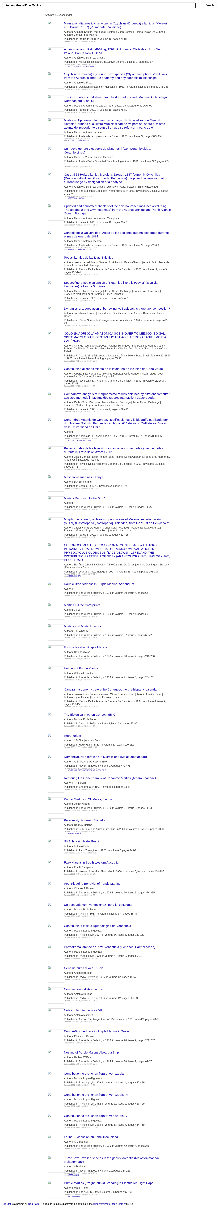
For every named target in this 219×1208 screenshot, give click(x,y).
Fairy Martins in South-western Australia (91, 862)
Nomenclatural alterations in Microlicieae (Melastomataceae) (105, 756)
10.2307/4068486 (73, 1196)
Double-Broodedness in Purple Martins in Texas (97, 1031)
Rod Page (34, 1204)
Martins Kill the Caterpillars (82, 605)
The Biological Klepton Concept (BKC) (90, 714)
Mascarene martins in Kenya (83, 477)
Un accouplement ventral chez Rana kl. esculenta (98, 904)
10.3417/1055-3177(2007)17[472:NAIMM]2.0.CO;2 (86, 770)
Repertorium (72, 735)
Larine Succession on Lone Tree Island (91, 1137)
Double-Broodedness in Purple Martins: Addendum (99, 584)
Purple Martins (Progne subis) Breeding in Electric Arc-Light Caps (108, 1183)
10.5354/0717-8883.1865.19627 (79, 141)
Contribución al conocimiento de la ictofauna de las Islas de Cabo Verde (113, 369)
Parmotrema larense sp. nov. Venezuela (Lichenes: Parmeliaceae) (109, 947)
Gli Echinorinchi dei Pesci (81, 841)
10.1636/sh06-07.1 (74, 576)
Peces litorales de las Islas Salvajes (88, 257)
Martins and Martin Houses (82, 626)
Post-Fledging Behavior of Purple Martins (92, 883)
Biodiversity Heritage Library (109, 1204)
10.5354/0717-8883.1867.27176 (79, 250)
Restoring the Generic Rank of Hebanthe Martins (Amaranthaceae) (110, 778)
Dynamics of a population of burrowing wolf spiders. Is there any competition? (117, 308)
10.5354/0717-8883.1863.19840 (79, 440)
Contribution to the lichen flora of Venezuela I (94, 1073)
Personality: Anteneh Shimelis (84, 820)
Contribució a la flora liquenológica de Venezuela (97, 926)
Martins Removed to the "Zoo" (84, 498)
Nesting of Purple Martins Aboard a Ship (91, 1052)
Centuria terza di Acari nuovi (83, 989)
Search (210, 5)
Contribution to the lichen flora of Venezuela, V (95, 1115)
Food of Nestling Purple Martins (85, 647)
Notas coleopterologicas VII (83, 1010)
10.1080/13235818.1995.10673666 (80, 66)
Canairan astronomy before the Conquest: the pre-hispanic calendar (111, 689)
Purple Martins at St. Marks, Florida (88, 799)
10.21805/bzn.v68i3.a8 (75, 198)
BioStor (7, 1204)
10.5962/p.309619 (74, 833)
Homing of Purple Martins (81, 668)
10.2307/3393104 (73, 1175)
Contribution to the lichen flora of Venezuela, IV (96, 1094)
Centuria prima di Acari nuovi (83, 968)
